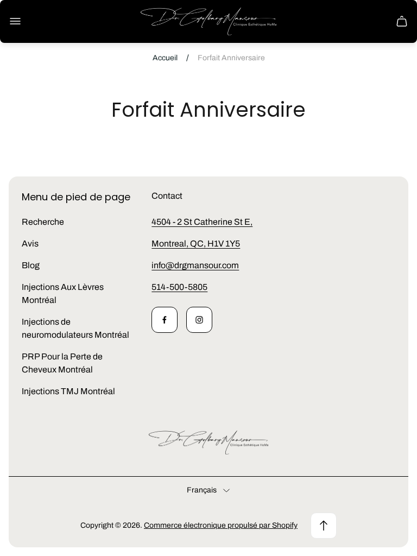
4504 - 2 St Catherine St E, (201, 221)
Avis (30, 243)
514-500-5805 (179, 287)
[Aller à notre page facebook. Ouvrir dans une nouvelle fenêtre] (164, 320)
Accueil (165, 58)
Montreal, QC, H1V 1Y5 (195, 243)
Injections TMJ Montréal (68, 391)
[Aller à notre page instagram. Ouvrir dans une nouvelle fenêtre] (199, 320)
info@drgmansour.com (195, 265)
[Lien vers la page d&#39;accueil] (208, 443)
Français (202, 490)
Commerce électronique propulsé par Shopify (221, 525)
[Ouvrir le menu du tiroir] (15, 21)
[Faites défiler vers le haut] (324, 526)
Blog (31, 265)
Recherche (43, 221)
